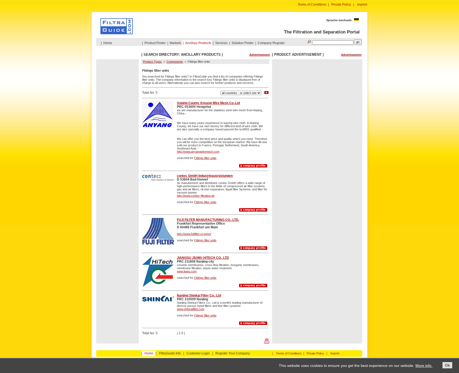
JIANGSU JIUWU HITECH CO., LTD (203, 258)
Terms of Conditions (312, 4)
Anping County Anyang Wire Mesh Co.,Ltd (208, 103)
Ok (447, 365)
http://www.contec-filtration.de (196, 195)
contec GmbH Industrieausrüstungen (205, 176)
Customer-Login (198, 353)
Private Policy (341, 4)
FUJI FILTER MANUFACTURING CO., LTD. (208, 220)
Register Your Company (232, 353)
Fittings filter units (205, 158)
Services (221, 43)
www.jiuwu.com (187, 271)
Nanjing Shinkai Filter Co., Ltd (199, 295)
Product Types (152, 61)
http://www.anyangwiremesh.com (198, 151)
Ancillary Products (198, 43)
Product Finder (155, 43)
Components (175, 61)
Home (107, 43)
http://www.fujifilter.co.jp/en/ (194, 233)
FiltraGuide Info (170, 353)
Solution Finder (243, 43)
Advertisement (259, 54)
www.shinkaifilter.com (190, 309)
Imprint (362, 4)
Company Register (271, 43)
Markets (175, 43)
